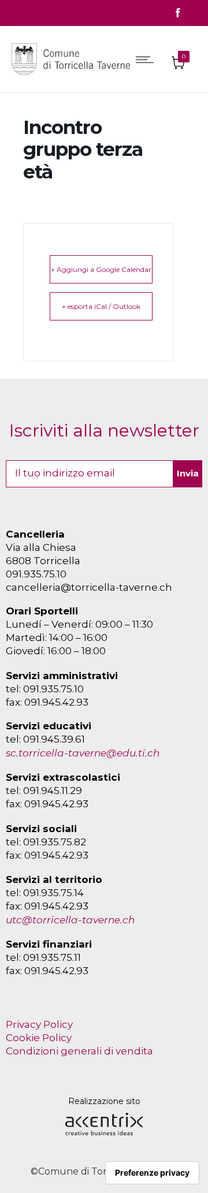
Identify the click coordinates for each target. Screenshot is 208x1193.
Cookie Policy (39, 1037)
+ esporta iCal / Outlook (101, 306)
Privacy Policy (39, 1024)
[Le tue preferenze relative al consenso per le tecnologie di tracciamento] (152, 1173)
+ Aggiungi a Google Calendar (101, 269)
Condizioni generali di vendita (79, 1051)
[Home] (74, 77)
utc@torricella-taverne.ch (70, 920)
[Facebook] (178, 13)
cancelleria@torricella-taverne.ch (89, 587)
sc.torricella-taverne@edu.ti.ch (82, 753)
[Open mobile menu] (147, 59)
